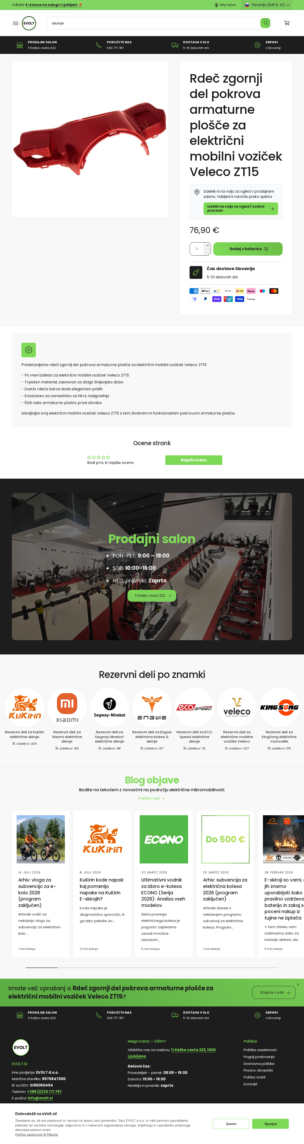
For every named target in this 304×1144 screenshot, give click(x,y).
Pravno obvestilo (258, 1070)
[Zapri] (298, 985)
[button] (16, 23)
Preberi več (149, 798)
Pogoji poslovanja (259, 1056)
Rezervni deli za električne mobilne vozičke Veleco (237, 737)
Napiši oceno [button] (194, 460)
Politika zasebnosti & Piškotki (36, 1134)
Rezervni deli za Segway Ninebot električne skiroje (109, 737)
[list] (152, 45)
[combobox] (159, 23)
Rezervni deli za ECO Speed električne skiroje (194, 737)
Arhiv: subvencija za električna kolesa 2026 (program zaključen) (225, 889)
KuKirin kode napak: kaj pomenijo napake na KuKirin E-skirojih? (102, 889)
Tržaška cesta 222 (150, 595)
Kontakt (251, 1084)
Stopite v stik (272, 992)
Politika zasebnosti (260, 1049)
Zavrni (231, 1124)
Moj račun (228, 4)
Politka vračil (254, 1077)
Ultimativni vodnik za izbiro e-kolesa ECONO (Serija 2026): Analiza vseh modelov (163, 892)
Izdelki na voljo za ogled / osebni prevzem (235, 208)
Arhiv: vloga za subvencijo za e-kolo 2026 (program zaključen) (37, 892)
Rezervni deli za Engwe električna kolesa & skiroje (152, 737)
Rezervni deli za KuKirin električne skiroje (24, 734)
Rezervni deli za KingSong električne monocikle (279, 737)
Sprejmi (271, 1124)
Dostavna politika (259, 1063)
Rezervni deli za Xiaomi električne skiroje (67, 737)
